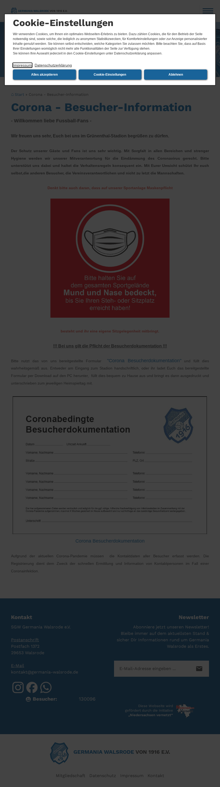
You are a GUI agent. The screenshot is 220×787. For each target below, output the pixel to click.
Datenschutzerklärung (53, 65)
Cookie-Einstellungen (110, 74)
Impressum (22, 65)
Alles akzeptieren (44, 74)
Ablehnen (175, 74)
